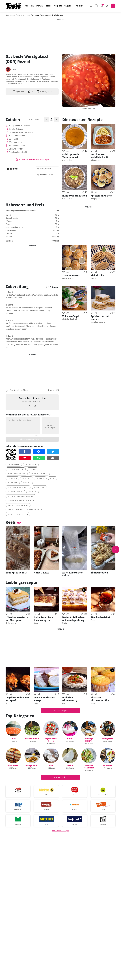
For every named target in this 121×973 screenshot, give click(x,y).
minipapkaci (67, 160)
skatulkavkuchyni (69, 319)
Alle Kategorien (60, 777)
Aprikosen (12, 483)
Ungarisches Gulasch (18, 487)
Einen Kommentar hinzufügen (32, 439)
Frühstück (107, 765)
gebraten (12, 478)
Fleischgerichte (22, 15)
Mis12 (93, 278)
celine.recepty (68, 278)
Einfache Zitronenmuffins (100, 699)
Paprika (26, 483)
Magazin (67, 6)
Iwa (7, 703)
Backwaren (13, 765)
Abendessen (30, 465)
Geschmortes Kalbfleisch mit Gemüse (99, 156)
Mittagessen (14, 465)
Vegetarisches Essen (51, 739)
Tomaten (40, 478)
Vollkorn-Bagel (70, 316)
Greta (14, 69)
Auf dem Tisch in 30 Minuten (21, 496)
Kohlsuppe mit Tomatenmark (70, 156)
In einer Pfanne (32, 738)
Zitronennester (71, 275)
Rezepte (48, 6)
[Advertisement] (60, 35)
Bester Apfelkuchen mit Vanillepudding (73, 618)
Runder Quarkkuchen (74, 195)
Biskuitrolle (97, 275)
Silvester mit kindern (18, 505)
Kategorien (29, 6)
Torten (70, 738)
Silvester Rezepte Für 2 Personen (23, 510)
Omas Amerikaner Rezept (44, 699)
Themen (39, 6)
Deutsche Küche (15, 492)
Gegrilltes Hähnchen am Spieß (17, 699)
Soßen (32, 469)
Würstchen (39, 487)
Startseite (9, 15)
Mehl (52, 478)
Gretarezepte (11, 623)
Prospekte (58, 6)
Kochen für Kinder (16, 474)
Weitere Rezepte (60, 711)
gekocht (26, 478)
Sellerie (69, 765)
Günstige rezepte (39, 474)
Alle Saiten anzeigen (60, 831)
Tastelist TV (78, 6)
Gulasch (32, 492)
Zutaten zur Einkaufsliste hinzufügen (34, 159)
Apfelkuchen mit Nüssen (100, 317)
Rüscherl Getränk (100, 617)
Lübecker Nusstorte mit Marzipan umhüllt (17, 618)
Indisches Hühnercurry (69, 699)
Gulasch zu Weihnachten (19, 501)
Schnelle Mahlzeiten (18, 514)
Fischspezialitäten (32, 765)
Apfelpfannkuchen (101, 195)
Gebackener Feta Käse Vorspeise (43, 618)
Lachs (13, 738)
